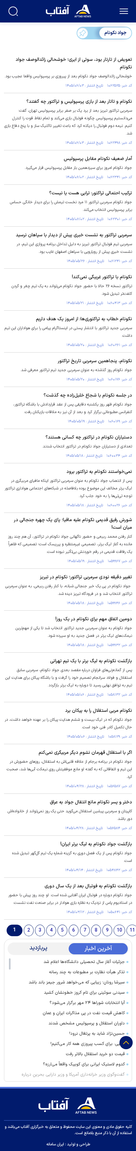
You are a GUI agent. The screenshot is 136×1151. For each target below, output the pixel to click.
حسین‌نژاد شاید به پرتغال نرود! (97, 1033)
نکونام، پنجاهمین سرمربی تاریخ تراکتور (95, 361)
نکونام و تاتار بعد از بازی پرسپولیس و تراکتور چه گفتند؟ (79, 101)
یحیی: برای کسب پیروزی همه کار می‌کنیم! (88, 1044)
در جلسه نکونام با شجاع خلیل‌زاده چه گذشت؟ (88, 395)
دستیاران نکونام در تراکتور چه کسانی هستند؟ (89, 437)
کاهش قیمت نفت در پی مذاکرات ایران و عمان (84, 1013)
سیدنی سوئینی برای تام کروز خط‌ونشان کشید (84, 992)
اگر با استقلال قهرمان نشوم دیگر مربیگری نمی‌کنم (85, 752)
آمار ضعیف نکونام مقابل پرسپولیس (98, 158)
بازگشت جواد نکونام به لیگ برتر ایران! (96, 844)
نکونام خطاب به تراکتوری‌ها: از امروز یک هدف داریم (84, 319)
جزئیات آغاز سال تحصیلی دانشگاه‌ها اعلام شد (84, 962)
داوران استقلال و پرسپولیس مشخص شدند (87, 1023)
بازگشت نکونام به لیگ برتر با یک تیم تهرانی (91, 661)
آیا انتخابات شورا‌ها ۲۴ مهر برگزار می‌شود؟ (87, 1003)
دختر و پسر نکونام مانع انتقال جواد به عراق (91, 802)
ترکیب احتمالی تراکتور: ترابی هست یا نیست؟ (90, 193)
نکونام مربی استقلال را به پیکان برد (98, 710)
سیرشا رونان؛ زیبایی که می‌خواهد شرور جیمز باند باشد (77, 982)
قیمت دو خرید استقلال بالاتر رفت (95, 1054)
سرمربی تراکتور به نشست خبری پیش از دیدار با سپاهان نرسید (74, 235)
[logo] (69, 10)
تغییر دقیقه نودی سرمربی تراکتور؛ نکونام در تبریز (86, 577)
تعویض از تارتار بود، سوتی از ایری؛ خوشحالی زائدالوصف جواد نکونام (74, 63)
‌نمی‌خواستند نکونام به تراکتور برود (99, 471)
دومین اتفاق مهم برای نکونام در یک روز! (93, 619)
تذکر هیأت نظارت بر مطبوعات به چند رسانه (87, 972)
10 (119, 930)
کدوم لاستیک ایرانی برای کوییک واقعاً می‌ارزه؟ (84, 1064)
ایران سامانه (55, 1144)
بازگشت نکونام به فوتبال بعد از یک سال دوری (88, 886)
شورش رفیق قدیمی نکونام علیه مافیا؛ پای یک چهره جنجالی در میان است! (73, 524)
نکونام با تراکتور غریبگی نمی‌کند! (102, 277)
